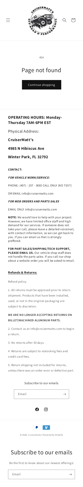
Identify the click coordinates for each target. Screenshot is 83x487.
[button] (8, 20)
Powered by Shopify (53, 434)
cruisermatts (35, 434)
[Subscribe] (64, 394)
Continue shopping (41, 85)
